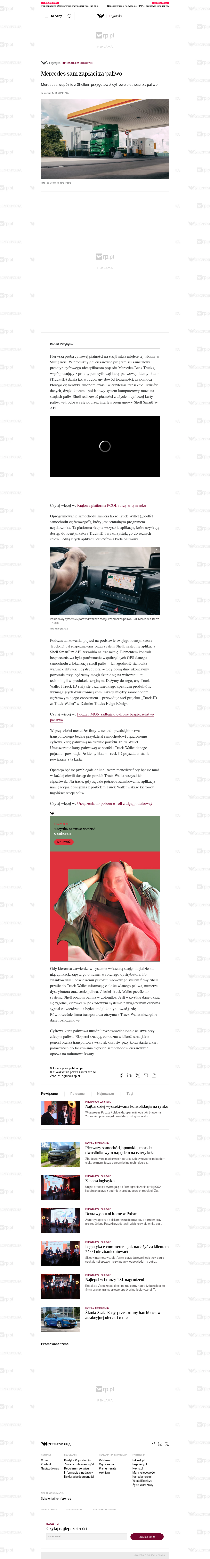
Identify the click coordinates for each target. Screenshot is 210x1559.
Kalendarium (74, 1509)
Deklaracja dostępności (79, 1476)
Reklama (105, 1460)
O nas (44, 1460)
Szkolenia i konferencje (56, 1498)
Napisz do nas (50, 1468)
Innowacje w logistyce (78, 63)
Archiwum (105, 1472)
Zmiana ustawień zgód (79, 1464)
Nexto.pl (137, 1468)
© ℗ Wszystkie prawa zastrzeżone (73, 1072)
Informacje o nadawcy (78, 1472)
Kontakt (46, 1464)
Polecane (77, 1094)
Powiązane (49, 1094)
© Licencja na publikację (66, 1068)
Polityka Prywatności (77, 1460)
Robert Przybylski (62, 344)
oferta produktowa (104, 1509)
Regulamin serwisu (76, 1468)
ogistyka (115, 16)
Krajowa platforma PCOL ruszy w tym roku (111, 505)
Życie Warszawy (142, 1484)
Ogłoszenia (106, 1464)
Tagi (130, 1094)
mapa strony (49, 1509)
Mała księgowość (143, 1472)
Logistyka (54, 63)
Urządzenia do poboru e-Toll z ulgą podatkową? (114, 803)
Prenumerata (107, 1468)
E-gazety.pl (139, 1464)
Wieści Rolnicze (142, 1480)
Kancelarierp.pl (142, 1476)
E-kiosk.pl (138, 1460)
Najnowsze (105, 1094)
